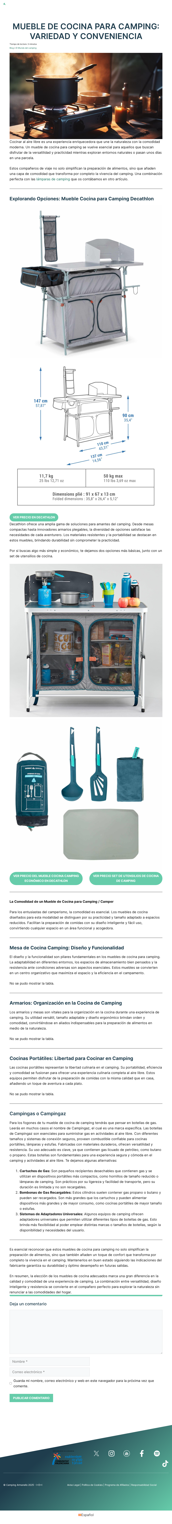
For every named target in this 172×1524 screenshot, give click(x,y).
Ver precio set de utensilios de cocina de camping (126, 878)
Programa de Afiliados (117, 1484)
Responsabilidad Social (144, 1484)
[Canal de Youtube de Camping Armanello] (126, 1453)
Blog (12, 48)
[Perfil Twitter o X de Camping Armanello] (96, 1453)
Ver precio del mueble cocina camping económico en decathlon (46, 878)
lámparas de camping (53, 179)
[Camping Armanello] (9, 3)
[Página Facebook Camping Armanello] (141, 1453)
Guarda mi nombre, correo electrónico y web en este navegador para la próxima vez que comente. (83, 1383)
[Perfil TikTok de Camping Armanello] (165, 1463)
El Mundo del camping (26, 48)
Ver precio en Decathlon (34, 517)
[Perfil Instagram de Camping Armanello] (111, 1453)
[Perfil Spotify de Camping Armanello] (157, 1453)
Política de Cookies (92, 1484)
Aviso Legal (73, 1484)
